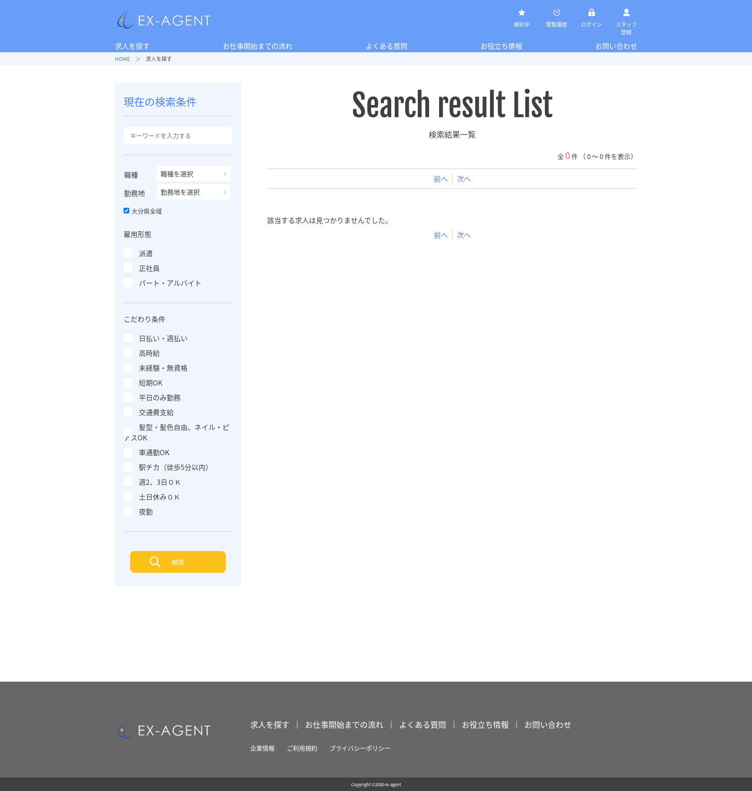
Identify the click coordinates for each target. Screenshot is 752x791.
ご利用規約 (302, 748)
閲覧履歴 (556, 24)
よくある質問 (386, 46)
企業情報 (262, 748)
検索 (178, 562)
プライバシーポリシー (359, 748)
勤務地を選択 (180, 192)
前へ (441, 178)
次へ (464, 178)
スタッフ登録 (626, 28)
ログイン (591, 24)
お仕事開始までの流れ (257, 46)
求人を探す (132, 46)
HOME (122, 59)
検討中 (522, 24)
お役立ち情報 (501, 46)
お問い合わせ (616, 46)
